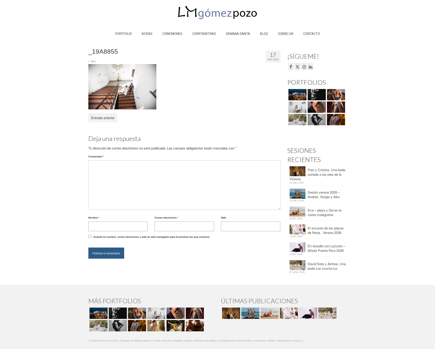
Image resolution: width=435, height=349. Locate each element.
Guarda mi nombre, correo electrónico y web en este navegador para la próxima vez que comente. (151, 236)
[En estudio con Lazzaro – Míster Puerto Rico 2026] (307, 313)
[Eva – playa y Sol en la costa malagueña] (269, 313)
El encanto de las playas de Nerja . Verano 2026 (326, 230)
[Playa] (335, 94)
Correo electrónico (166, 217)
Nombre (93, 217)
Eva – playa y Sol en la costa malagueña (324, 212)
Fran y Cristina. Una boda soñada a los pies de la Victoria (317, 174)
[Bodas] (297, 119)
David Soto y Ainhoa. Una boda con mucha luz (327, 266)
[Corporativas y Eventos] (297, 107)
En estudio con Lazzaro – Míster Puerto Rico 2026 (326, 248)
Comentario (96, 156)
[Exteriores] (335, 119)
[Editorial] (175, 325)
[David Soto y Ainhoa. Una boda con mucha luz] (326, 313)
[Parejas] (194, 325)
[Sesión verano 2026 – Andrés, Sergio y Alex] (249, 313)
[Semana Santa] (297, 94)
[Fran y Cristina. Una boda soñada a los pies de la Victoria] (230, 313)
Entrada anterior (103, 117)
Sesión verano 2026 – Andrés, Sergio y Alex (324, 194)
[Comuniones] (155, 325)
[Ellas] (316, 107)
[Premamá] (316, 94)
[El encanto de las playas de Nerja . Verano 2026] (288, 313)
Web (223, 217)
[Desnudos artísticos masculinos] (335, 107)
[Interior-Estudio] (316, 119)
